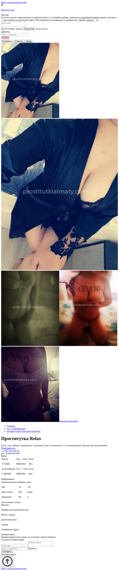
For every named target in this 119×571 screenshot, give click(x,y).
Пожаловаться (8, 448)
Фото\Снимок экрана (11, 29)
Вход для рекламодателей (13, 2)
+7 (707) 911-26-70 (10, 450)
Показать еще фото (68, 421)
